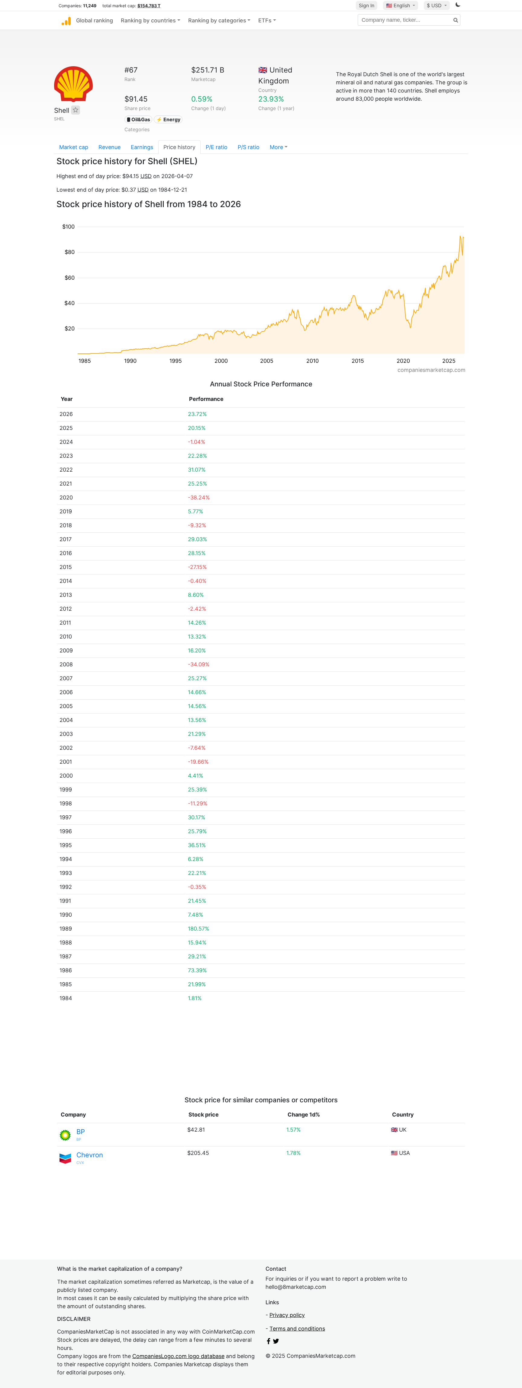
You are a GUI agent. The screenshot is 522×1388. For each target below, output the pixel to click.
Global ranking (94, 20)
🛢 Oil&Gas (138, 119)
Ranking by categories (217, 20)
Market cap (73, 147)
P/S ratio (248, 147)
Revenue (109, 147)
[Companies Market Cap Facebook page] (269, 1342)
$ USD (435, 5)
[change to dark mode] (458, 5)
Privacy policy (287, 1315)
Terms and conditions (297, 1328)
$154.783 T (148, 5)
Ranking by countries (148, 20)
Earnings (142, 147)
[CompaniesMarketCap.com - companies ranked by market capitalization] (66, 20)
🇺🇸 (398, 5)
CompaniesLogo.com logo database (178, 1356)
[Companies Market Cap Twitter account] (276, 1342)
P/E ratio (216, 147)
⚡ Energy (168, 119)
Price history (179, 147)
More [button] (276, 147)
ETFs (265, 20)
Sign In (366, 5)
